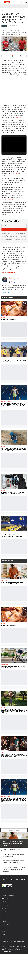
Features (4, 26)
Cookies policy (5, 901)
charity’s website (9, 199)
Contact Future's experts (8, 895)
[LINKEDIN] (15, 282)
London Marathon (14, 6)
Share (5, 56)
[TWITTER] (10, 282)
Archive (4, 934)
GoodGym (19, 117)
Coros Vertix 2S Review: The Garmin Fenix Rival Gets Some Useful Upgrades (14, 869)
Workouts (4, 921)
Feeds (3, 931)
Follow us (16, 56)
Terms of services (19, 233)
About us (4, 938)
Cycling (3, 918)
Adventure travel (6, 924)
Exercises (4, 915)
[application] (14, 144)
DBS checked (14, 173)
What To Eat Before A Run (11, 849)
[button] (2, 2)
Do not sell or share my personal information (13, 941)
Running (8, 10)
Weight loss (5, 928)
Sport (3, 10)
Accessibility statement (7, 905)
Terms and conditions (7, 892)
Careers (4, 908)
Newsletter (23, 56)
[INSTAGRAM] (12, 282)
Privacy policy (5, 898)
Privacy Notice (21, 235)
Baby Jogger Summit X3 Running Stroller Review (13, 855)
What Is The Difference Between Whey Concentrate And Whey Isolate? (13, 843)
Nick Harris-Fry (13, 25)
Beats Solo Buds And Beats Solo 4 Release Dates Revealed (14, 861)
